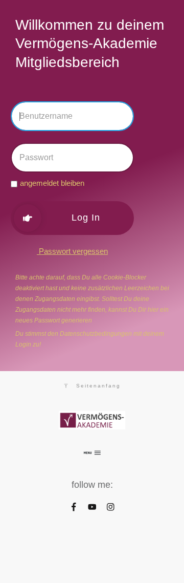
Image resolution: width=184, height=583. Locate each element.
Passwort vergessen (72, 251)
